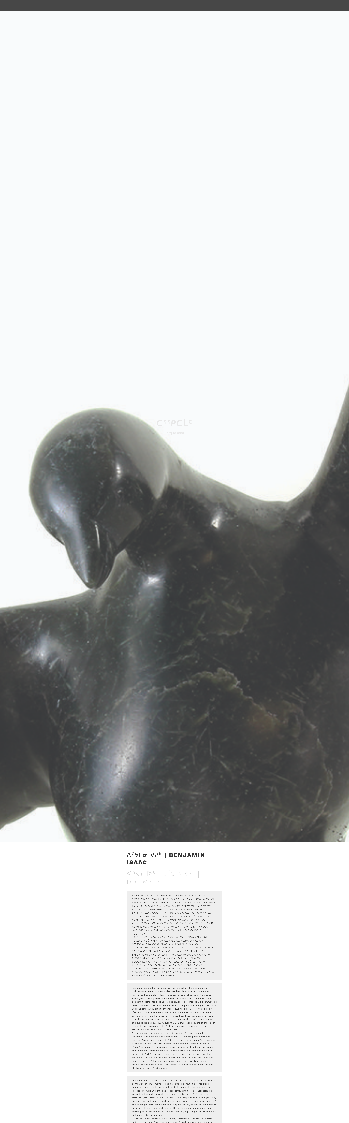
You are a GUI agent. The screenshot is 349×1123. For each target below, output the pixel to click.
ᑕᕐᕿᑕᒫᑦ (174, 423)
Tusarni (173, 1064)
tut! (179, 1064)
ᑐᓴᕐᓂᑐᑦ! (137, 972)
